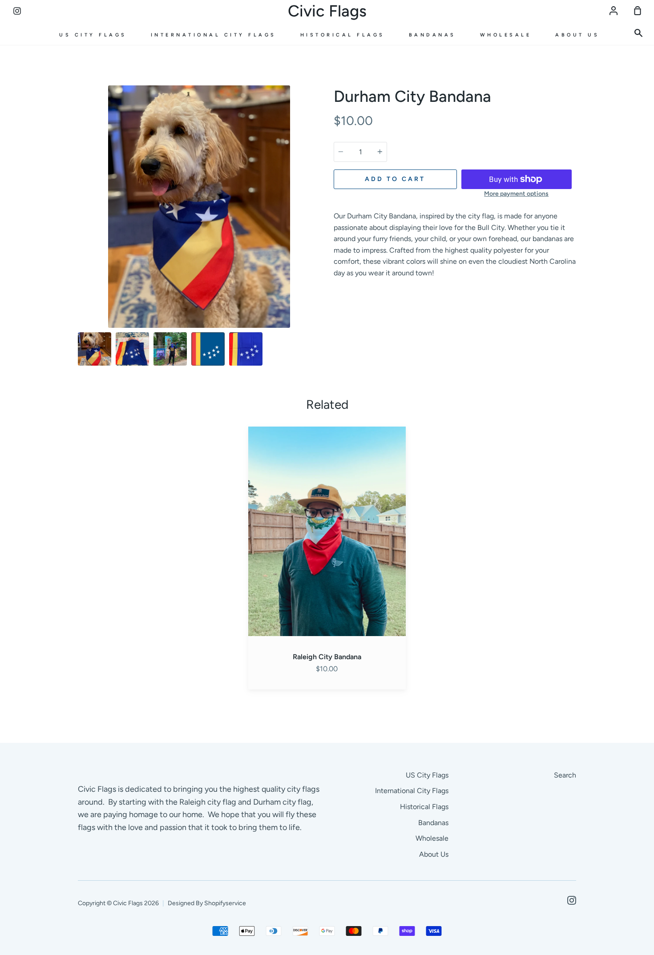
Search (565, 775)
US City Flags (93, 35)
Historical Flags (342, 35)
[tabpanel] (199, 206)
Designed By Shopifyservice (207, 903)
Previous (80, 272)
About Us (577, 35)
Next (317, 272)
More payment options (516, 193)
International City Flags (213, 35)
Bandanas (432, 35)
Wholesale (506, 35)
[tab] (94, 349)
